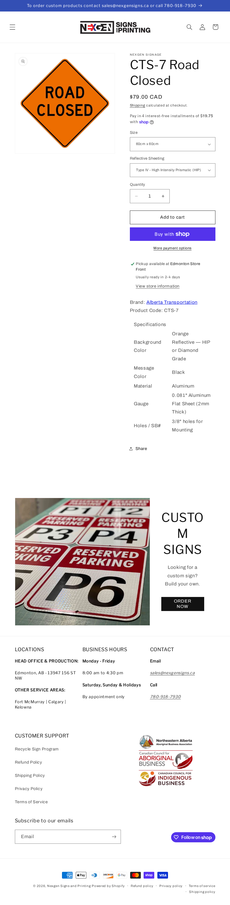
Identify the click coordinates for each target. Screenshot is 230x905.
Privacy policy (171, 886)
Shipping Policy (30, 775)
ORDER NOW (182, 604)
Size (134, 132)
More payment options (172, 248)
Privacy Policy (29, 788)
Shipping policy (202, 891)
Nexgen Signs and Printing (69, 886)
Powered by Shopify (108, 886)
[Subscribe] (113, 836)
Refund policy (142, 886)
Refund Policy (28, 762)
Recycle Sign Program (37, 749)
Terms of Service (31, 802)
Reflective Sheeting (147, 158)
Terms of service (202, 886)
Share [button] (141, 448)
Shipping (137, 105)
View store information (158, 286)
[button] (12, 27)
